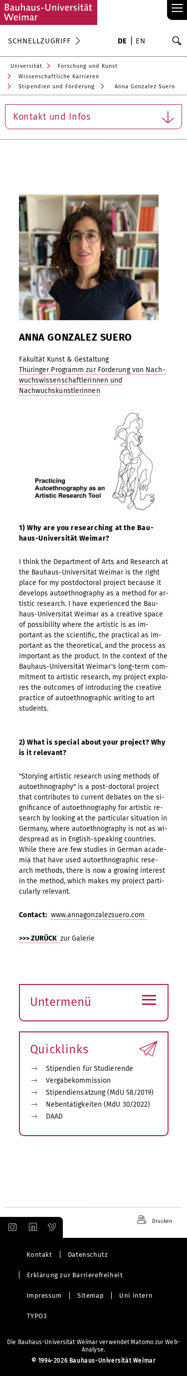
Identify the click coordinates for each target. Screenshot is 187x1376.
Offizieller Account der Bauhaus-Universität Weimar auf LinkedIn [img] (31, 1227)
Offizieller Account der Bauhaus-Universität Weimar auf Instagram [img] (10, 1227)
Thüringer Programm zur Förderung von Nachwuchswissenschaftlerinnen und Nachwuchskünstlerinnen (92, 380)
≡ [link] (177, 8)
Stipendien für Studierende (90, 1068)
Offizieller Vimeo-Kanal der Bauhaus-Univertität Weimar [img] (52, 1227)
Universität (26, 66)
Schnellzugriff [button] (39, 40)
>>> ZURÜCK (39, 938)
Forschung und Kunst (88, 66)
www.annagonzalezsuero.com (99, 915)
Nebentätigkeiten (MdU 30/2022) (98, 1104)
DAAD (54, 1116)
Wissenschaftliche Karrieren (58, 76)
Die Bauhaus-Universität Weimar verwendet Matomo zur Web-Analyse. (93, 1346)
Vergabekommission (78, 1080)
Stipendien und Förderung (56, 86)
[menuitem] (122, 41)
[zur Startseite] (48, 12)
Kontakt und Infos (52, 116)
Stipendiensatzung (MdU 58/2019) (100, 1092)
